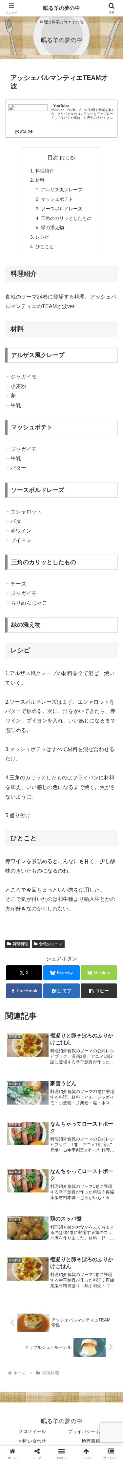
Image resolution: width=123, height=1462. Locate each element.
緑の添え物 (52, 227)
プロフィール (32, 1431)
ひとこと (44, 246)
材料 (40, 180)
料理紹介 (44, 170)
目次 (53, 157)
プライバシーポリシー (91, 1431)
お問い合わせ (32, 1441)
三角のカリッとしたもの (66, 218)
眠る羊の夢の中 (61, 8)
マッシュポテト (57, 199)
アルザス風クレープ (61, 189)
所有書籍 (91, 1441)
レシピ (42, 237)
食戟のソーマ (51, 944)
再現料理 (20, 944)
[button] (99, 990)
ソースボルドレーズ (61, 208)
